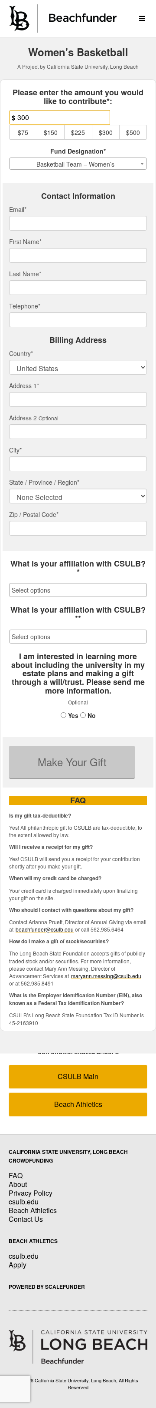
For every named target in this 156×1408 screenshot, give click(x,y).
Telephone (24, 306)
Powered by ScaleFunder (47, 1287)
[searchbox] (78, 590)
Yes (72, 715)
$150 (51, 132)
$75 (23, 132)
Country (21, 353)
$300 (106, 132)
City (15, 450)
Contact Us (26, 1219)
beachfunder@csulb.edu (45, 929)
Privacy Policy (30, 1193)
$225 (78, 132)
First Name (25, 241)
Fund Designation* (78, 151)
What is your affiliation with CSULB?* (78, 568)
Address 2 (23, 417)
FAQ (16, 1175)
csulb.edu (24, 1202)
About (18, 1184)
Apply (17, 1265)
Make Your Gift (72, 761)
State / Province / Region (44, 482)
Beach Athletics (78, 1104)
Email (17, 209)
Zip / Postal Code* (33, 514)
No (91, 715)
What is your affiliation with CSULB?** (78, 614)
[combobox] (78, 164)
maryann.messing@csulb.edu (106, 975)
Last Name (25, 273)
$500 (133, 132)
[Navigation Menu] (141, 18)
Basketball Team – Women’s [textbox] (75, 164)
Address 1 (24, 385)
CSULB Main (78, 1076)
